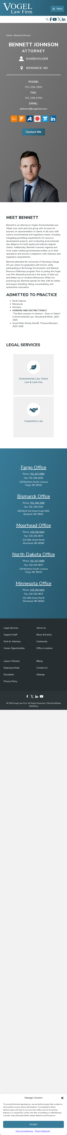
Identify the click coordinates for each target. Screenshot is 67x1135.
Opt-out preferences (24, 1131)
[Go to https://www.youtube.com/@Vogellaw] (41, 697)
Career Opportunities (14, 648)
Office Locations (44, 648)
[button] (62, 1098)
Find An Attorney (12, 641)
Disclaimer (9, 674)
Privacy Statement (42, 1131)
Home (9, 35)
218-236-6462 (37, 532)
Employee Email (11, 667)
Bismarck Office (33, 496)
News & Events (44, 634)
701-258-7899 (33, 87)
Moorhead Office (33, 525)
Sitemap (40, 674)
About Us (41, 627)
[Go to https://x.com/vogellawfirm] (32, 697)
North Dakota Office (33, 554)
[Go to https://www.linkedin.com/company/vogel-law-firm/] (36, 697)
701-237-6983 (37, 473)
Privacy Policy (10, 681)
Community (41, 641)
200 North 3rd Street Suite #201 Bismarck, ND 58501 (33, 512)
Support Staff (10, 634)
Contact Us (42, 667)
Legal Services (11, 627)
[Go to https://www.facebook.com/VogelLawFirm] (27, 697)
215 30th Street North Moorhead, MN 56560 (34, 541)
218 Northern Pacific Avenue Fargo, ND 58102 (33, 483)
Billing (39, 661)
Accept (33, 1124)
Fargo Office (33, 467)
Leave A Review (12, 661)
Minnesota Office (33, 583)
